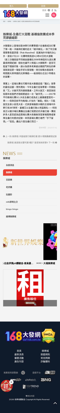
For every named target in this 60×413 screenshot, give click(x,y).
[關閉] (11, 382)
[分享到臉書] (52, 10)
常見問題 (45, 358)
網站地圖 (30, 396)
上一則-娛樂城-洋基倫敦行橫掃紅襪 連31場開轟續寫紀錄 (31, 136)
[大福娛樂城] (30, 241)
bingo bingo (12, 209)
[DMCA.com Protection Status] (48, 336)
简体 (44, 10)
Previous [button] (52, 224)
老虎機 (9, 187)
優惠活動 (19, 358)
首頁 (19, 351)
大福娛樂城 (9, 263)
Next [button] (55, 224)
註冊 (43, 6)
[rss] (55, 10)
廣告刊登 (19, 361)
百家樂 (9, 180)
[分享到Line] (49, 10)
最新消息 (19, 354)
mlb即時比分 (12, 202)
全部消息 (10, 165)
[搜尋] (53, 15)
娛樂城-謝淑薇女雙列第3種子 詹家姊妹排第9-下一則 (31, 142)
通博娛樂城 (11, 216)
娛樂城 (9, 172)
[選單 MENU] (47, 15)
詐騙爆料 (45, 361)
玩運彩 (9, 194)
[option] (30, 244)
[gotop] (55, 403)
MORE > (53, 263)
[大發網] (15, 13)
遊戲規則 (45, 354)
